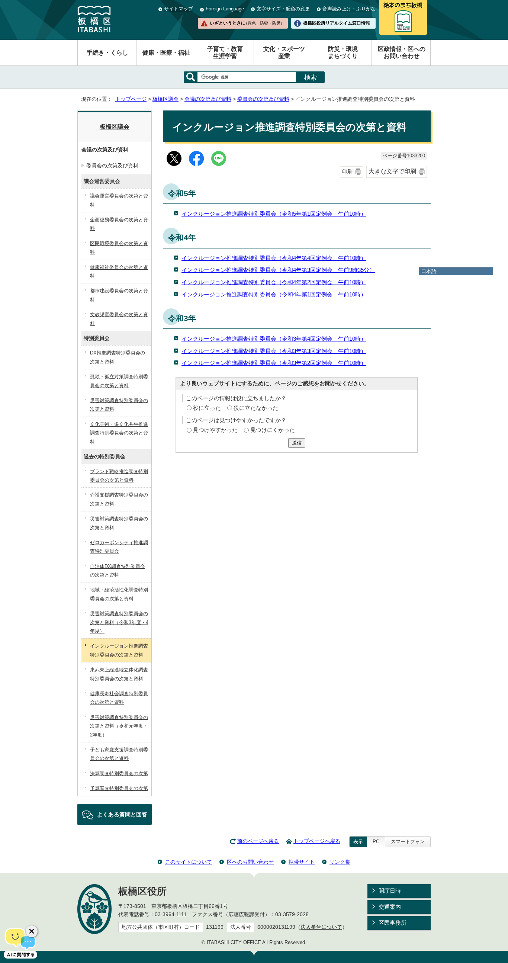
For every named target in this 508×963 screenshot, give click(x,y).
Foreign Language (225, 9)
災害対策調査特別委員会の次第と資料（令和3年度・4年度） (119, 622)
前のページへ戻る (258, 841)
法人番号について (321, 927)
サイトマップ (178, 9)
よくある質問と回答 (122, 814)
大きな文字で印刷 (392, 171)
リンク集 (339, 862)
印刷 (347, 171)
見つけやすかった (215, 430)
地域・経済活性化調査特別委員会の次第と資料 (119, 594)
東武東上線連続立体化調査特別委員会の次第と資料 (119, 674)
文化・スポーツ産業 (284, 52)
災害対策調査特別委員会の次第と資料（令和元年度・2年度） (119, 726)
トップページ (131, 99)
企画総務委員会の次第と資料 (119, 224)
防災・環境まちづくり (343, 52)
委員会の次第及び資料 (263, 99)
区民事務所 (392, 922)
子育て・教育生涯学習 (225, 52)
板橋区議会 (165, 99)
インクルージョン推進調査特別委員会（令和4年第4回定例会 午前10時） (273, 258)
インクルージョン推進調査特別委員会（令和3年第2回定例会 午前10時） (273, 363)
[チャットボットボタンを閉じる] (32, 931)
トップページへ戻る (316, 841)
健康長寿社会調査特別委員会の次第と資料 (119, 698)
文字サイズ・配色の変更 (283, 9)
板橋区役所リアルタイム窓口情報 (336, 23)
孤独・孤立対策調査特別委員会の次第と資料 (119, 381)
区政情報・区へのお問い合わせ (401, 52)
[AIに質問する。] (20, 942)
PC (376, 841)
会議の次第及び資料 (207, 99)
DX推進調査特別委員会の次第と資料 (117, 357)
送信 (297, 443)
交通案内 (390, 906)
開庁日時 (390, 890)
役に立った (207, 408)
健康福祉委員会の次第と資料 (119, 271)
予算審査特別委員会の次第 (119, 788)
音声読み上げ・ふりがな (349, 9)
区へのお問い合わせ (250, 862)
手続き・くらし (107, 52)
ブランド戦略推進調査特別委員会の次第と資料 (119, 476)
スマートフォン (408, 841)
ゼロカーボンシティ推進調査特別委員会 (119, 547)
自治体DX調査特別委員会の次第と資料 (117, 571)
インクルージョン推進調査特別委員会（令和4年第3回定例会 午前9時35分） (278, 270)
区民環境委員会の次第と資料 (119, 248)
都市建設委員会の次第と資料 (119, 295)
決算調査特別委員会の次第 (119, 773)
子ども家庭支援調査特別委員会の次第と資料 (119, 754)
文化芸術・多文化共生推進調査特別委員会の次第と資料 (119, 432)
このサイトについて (188, 862)
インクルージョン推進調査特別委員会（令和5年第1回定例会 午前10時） (273, 214)
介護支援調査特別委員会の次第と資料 (119, 499)
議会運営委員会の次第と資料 (119, 200)
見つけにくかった (272, 430)
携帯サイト (302, 862)
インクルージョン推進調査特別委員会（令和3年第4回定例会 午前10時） (273, 339)
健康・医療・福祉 (166, 52)
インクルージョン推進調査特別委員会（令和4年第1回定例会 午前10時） (273, 294)
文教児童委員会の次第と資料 (119, 319)
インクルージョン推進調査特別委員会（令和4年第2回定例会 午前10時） (273, 282)
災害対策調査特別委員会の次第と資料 (119, 405)
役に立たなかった (256, 408)
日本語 (429, 271)
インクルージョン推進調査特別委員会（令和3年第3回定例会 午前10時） (273, 351)
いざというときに (247, 23)
